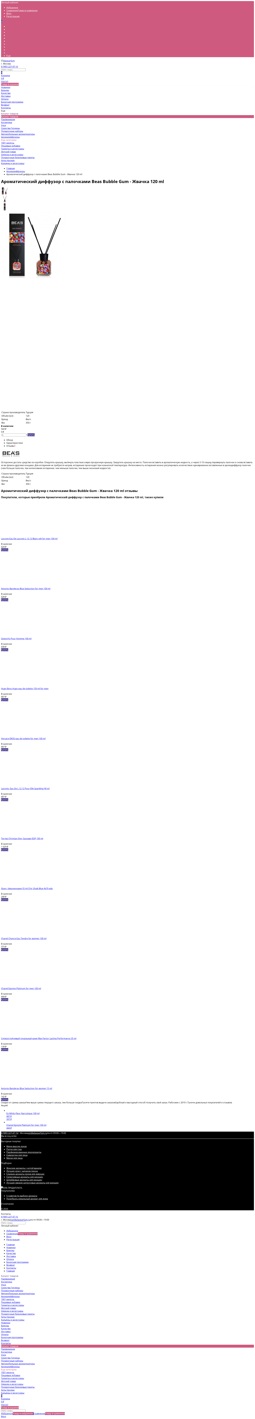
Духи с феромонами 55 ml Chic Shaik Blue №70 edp (27, 888)
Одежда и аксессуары (12, 154)
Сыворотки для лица (16, 1155)
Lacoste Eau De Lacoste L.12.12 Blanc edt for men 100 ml (29, 538)
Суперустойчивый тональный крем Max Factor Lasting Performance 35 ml (38, 1038)
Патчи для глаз (14, 1149)
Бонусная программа (17, 1262)
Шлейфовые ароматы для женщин (24, 1179)
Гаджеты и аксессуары (12, 148)
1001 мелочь (7, 142)
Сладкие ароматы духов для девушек (25, 1174)
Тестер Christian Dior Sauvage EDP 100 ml (22, 838)
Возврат (10, 1265)
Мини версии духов (16, 1146)
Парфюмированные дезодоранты (23, 1152)
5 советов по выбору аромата (21, 1195)
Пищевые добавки (10, 145)
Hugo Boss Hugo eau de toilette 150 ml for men (24, 688)
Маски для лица (14, 1158)
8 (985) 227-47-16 (9, 66)
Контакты (11, 1268)
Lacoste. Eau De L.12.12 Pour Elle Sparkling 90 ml (25, 788)
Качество (11, 1253)
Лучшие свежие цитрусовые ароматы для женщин (32, 1182)
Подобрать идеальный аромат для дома (27, 1198)
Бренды (10, 1250)
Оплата (10, 1259)
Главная (10, 1244)
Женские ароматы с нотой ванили (24, 1168)
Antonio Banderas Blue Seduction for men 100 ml (25, 588)
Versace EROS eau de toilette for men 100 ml (23, 738)
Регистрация (13, 16)
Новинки (11, 1247)
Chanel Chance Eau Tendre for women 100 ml (23, 938)
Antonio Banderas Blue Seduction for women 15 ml (26, 1088)
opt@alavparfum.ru (37, 1133)
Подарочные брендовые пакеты (18, 157)
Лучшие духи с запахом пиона (22, 1171)
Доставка (11, 1256)
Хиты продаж (8, 160)
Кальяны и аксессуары (12, 163)
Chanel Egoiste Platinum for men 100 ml (21, 988)
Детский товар (8, 151)
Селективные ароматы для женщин (24, 1176)
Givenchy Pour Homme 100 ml (16, 638)
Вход (8, 13)
